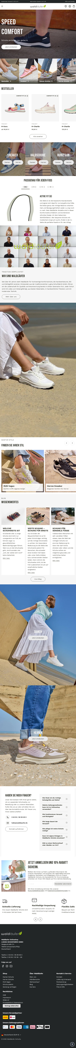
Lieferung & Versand (63, 979)
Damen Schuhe (44, 81)
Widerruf (6, 1000)
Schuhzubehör (8, 984)
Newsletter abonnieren (63, 884)
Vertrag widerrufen (12, 1006)
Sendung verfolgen (9, 987)
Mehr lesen (6, 558)
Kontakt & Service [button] (63, 973)
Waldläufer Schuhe (14, 1039)
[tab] (25, 187)
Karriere (32, 987)
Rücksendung (61, 982)
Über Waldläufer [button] (36, 973)
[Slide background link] (38, 34)
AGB (4, 995)
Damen (7, 162)
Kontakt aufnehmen (16, 829)
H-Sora (4, 126)
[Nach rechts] (72, 443)
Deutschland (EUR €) (11, 1035)
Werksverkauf (34, 982)
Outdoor (23, 81)
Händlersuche (35, 979)
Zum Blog (37, 579)
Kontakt (59, 977)
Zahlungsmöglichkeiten (64, 984)
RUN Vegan (7, 982)
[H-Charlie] (45, 107)
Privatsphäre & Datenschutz (13, 1002)
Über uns (33, 977)
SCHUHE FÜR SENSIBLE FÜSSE (61, 529)
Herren (18, 162)
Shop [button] (5, 973)
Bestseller (5, 81)
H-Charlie (36, 126)
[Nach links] (66, 443)
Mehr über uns (11, 297)
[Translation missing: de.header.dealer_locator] (66, 6)
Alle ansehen (38, 136)
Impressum (7, 997)
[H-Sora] (15, 107)
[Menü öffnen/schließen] (2, 6)
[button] (72, 1044)
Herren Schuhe (63, 81)
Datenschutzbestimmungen (58, 891)
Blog (31, 984)
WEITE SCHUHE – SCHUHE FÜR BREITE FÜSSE (38, 530)
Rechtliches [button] (8, 991)
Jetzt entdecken (11, 47)
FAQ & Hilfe (60, 987)
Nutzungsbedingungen (36, 891)
